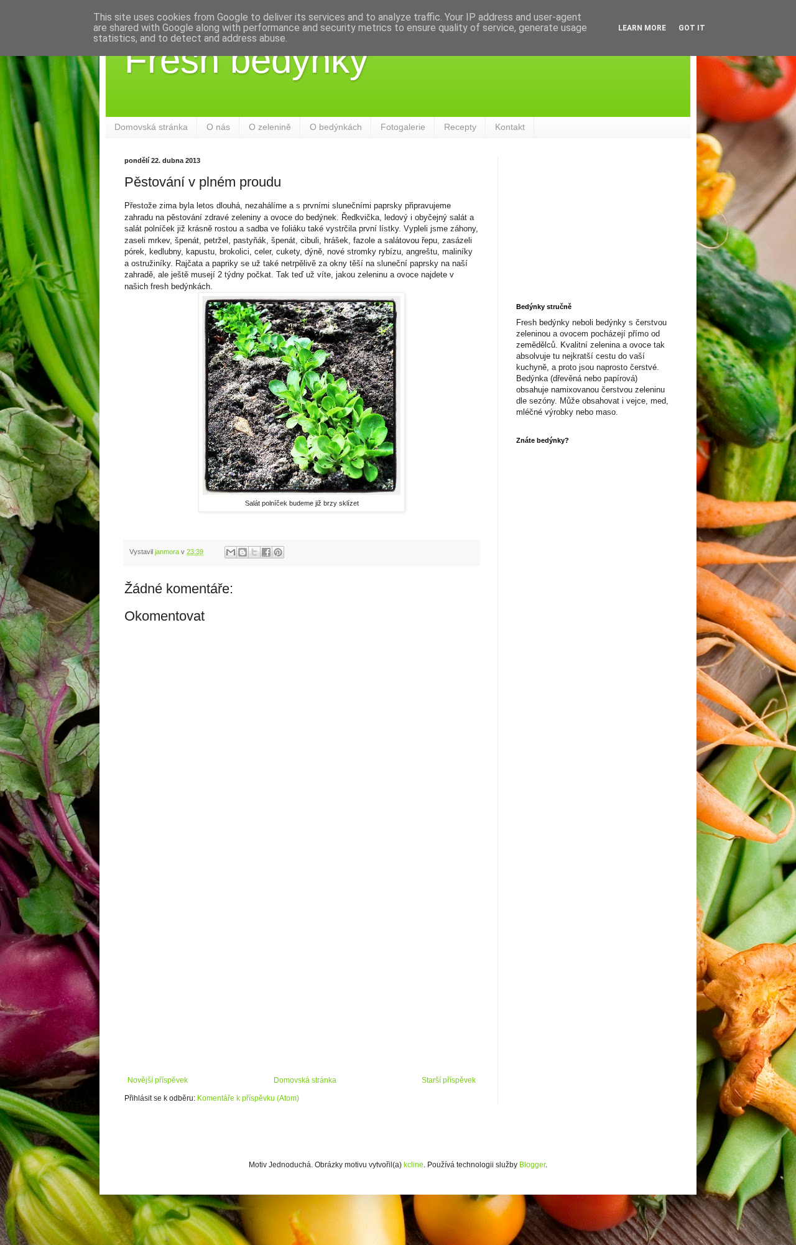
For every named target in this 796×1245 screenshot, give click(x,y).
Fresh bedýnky (246, 60)
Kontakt (510, 127)
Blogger (532, 1164)
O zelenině (270, 127)
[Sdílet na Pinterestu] (278, 552)
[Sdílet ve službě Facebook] (266, 552)
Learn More (642, 28)
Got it (691, 28)
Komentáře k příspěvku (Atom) (248, 1098)
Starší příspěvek (449, 1080)
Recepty (460, 127)
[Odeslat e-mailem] (230, 552)
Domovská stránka (151, 127)
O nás (218, 127)
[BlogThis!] (242, 552)
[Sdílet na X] (254, 552)
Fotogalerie (403, 127)
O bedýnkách (336, 127)
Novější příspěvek (157, 1080)
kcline (413, 1164)
